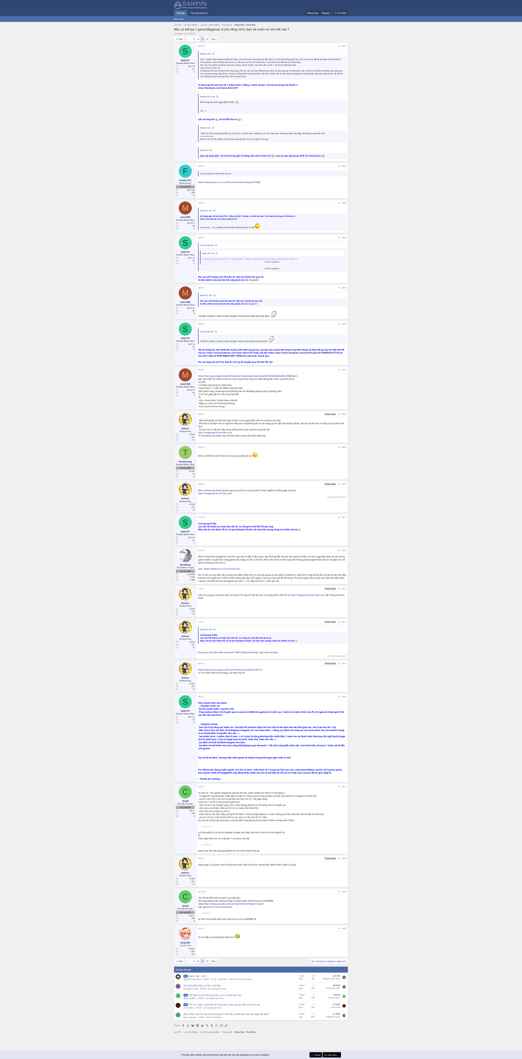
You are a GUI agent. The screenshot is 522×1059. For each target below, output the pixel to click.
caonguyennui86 (191, 988)
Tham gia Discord (198, 13)
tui (289, 772)
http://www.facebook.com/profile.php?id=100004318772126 (307, 352)
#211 (344, 517)
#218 (344, 858)
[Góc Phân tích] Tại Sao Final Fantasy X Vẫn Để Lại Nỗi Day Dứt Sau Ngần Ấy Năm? (227, 1014)
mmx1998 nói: (207, 245)
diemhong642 (189, 998)
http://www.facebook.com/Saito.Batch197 (230, 352)
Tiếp (213, 39)
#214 (344, 621)
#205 (344, 287)
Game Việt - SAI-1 (197, 976)
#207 (344, 369)
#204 (344, 237)
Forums (181, 13)
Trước (180, 39)
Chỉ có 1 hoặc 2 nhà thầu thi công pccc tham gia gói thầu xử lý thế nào (224, 1004)
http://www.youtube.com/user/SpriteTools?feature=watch (234, 903)
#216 (344, 696)
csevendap (188, 1007)
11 (202, 39)
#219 (344, 891)
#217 (344, 786)
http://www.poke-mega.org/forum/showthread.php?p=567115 (230, 669)
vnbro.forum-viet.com (210, 67)
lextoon (180, 33)
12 (207, 39)
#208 (344, 414)
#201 (344, 46)
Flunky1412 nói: (207, 96)
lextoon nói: (205, 53)
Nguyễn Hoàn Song (192, 979)
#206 (344, 323)
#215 (344, 663)
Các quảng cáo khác (217, 988)
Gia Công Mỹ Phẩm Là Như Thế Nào (202, 985)
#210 (344, 484)
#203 (344, 202)
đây (214, 523)
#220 (344, 928)
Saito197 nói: (206, 210)
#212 (344, 550)
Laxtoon (306, 772)
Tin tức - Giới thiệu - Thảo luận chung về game (231, 979)
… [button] (190, 39)
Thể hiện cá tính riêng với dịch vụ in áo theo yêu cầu (215, 995)
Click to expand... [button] (272, 268)
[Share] (339, 46)
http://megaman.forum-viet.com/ (215, 432)
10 (198, 39)
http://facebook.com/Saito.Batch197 (218, 87)
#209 (344, 447)
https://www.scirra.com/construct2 (222, 568)
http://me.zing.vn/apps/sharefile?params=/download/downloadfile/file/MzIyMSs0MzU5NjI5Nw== (248, 375)
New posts (179, 18)
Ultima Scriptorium (214, 1017)
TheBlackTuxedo (333, 1016)
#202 (344, 166)
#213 (344, 588)
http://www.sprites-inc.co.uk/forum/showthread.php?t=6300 (229, 182)
